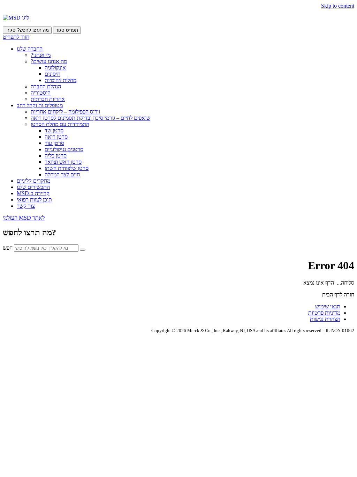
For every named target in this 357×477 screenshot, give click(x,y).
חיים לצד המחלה (62, 174)
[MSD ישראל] (16, 18)
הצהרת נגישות (325, 319)
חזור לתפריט (16, 37)
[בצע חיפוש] (82, 250)
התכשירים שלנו (33, 187)
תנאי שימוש (327, 306)
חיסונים (52, 74)
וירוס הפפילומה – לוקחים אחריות (65, 112)
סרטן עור (54, 143)
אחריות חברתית (48, 99)
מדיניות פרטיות (324, 313)
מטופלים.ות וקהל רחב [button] (40, 105)
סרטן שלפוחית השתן (67, 168)
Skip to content (337, 6)
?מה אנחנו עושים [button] (49, 61)
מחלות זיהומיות (60, 80)
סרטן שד (54, 130)
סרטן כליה (56, 156)
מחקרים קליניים (33, 181)
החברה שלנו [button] (30, 49)
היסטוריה (41, 93)
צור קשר (26, 206)
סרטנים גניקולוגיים (64, 149)
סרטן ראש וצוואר (63, 162)
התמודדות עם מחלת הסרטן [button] (60, 124)
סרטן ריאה (56, 137)
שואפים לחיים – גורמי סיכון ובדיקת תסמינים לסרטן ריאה (90, 118)
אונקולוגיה (55, 68)
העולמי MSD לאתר (24, 218)
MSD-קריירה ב (33, 193)
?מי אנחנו (41, 55)
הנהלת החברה (46, 86)
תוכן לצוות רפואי (34, 200)
